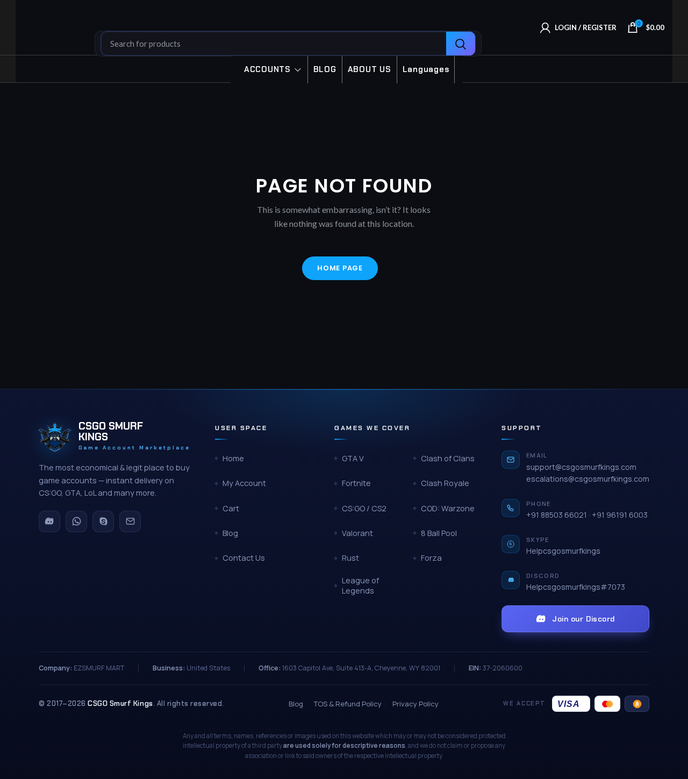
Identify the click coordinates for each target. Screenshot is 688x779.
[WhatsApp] (76, 521)
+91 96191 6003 (620, 515)
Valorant (357, 533)
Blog (230, 533)
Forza (431, 558)
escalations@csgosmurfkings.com (587, 479)
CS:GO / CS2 (364, 508)
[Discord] (49, 521)
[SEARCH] (460, 44)
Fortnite (356, 483)
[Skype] (103, 521)
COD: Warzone (448, 508)
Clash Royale (445, 483)
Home (233, 458)
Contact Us (244, 558)
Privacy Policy (415, 704)
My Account (244, 483)
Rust (350, 558)
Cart (231, 508)
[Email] (130, 521)
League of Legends (360, 585)
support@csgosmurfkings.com (581, 467)
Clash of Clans (448, 458)
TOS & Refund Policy (348, 704)
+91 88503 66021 (556, 515)
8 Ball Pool (439, 533)
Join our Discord (583, 619)
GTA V (353, 458)
